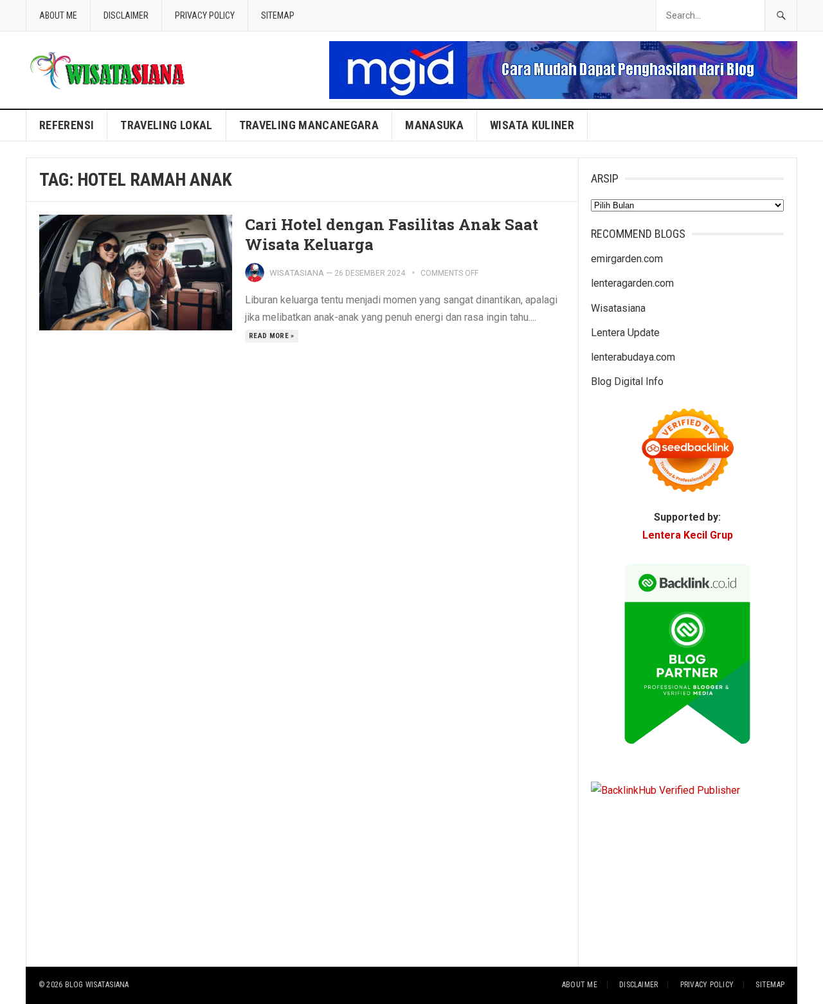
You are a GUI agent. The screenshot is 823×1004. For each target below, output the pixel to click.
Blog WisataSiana (97, 984)
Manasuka (434, 125)
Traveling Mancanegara (309, 125)
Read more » (271, 336)
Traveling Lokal (166, 125)
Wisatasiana (296, 273)
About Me (58, 15)
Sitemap (277, 15)
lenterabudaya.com (633, 357)
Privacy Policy (205, 15)
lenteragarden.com (632, 283)
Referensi (66, 125)
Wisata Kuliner (532, 125)
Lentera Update (625, 333)
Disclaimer (126, 15)
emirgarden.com (627, 259)
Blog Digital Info (627, 381)
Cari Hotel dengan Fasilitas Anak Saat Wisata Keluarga (391, 234)
